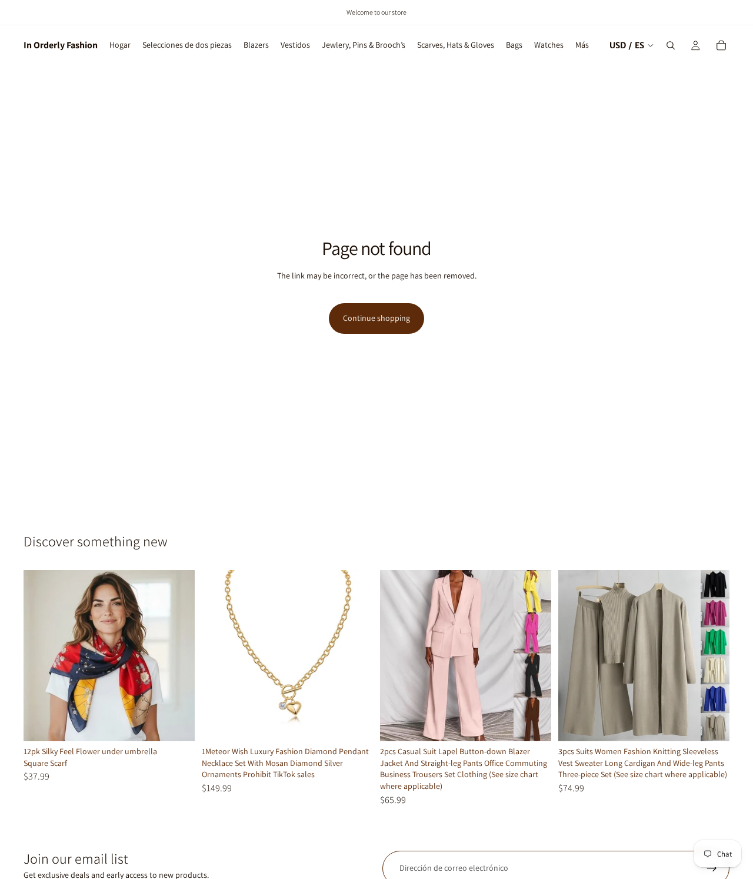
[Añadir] (176, 723)
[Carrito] (721, 45)
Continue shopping (376, 318)
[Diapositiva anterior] (219, 656)
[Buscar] (671, 45)
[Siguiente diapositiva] (355, 656)
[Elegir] (533, 723)
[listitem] (582, 45)
